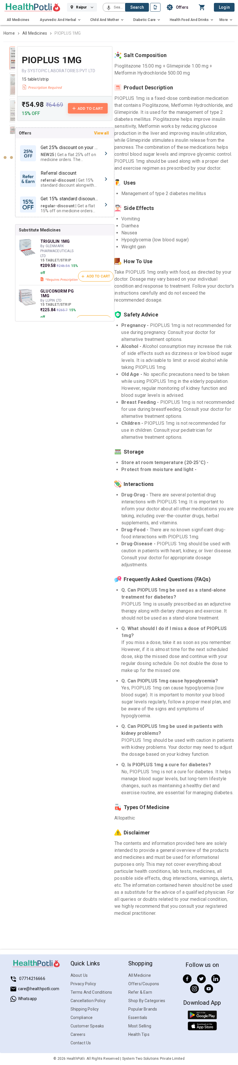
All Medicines (34, 33)
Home (9, 33)
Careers (78, 1034)
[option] (64, 153)
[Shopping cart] (203, 7)
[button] (108, 8)
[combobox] (119, 7)
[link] (32, 7)
